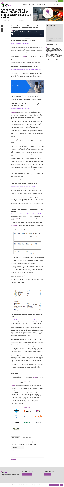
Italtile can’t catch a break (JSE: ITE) (53, 29)
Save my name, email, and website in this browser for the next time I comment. (24, 444)
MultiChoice (38, 436)
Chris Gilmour (48, 58)
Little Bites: (50, 40)
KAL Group (30, 436)
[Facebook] (2, 26)
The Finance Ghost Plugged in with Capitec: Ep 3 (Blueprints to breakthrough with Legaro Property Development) (54, 55)
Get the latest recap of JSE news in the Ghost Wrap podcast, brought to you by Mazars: (54, 28)
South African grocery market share (53, 59)
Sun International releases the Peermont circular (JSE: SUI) (54, 37)
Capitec (47, 53)
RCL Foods (13, 437)
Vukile (27, 437)
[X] (2, 29)
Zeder (30, 437)
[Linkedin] (2, 31)
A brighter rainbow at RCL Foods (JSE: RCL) (55, 35)
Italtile (27, 436)
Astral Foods (22, 436)
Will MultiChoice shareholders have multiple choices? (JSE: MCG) (55, 33)
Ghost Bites (47, 47)
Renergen (17, 437)
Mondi (34, 436)
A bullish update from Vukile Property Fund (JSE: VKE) (54, 39)
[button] (61, 4)
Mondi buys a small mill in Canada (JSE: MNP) (54, 31)
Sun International (22, 437)
